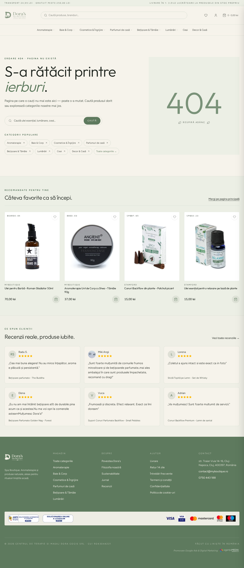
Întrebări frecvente (161, 473)
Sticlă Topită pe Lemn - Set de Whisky (187, 378)
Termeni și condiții (161, 480)
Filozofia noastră (111, 467)
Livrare (154, 461)
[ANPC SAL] (23, 518)
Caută (92, 120)
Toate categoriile (63, 461)
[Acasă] (15, 15)
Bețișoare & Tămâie (147, 29)
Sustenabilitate (111, 473)
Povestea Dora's (111, 461)
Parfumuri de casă (120, 29)
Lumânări (170, 29)
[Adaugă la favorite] (55, 217)
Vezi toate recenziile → (225, 338)
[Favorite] (206, 15)
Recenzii (107, 486)
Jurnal (105, 480)
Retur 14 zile (157, 467)
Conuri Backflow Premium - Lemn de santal (190, 420)
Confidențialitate (160, 486)
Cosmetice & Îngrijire (91, 29)
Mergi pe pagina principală (224, 199)
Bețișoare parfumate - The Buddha (26, 378)
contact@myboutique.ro (213, 471)
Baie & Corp (65, 29)
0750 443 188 (207, 477)
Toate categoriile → (106, 151)
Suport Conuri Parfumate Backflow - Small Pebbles (114, 420)
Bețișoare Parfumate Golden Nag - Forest (30, 420)
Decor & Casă (199, 29)
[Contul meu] (216, 15)
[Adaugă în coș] (56, 299)
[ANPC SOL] (58, 518)
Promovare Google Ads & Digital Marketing (195, 550)
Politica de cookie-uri (162, 492)
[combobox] (116, 15)
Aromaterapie (44, 29)
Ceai (185, 29)
